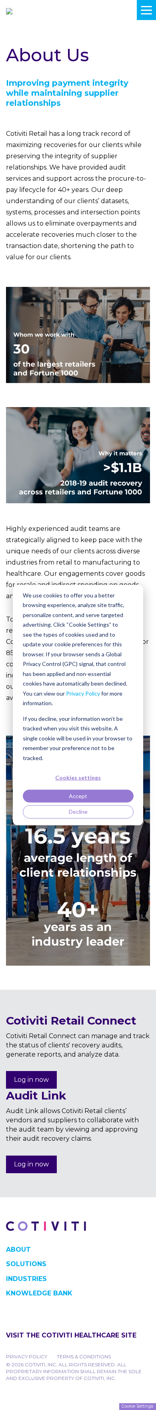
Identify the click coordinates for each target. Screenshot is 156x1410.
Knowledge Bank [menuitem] (39, 1293)
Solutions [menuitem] (26, 1264)
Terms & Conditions (84, 1357)
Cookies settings (78, 777)
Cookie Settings (137, 1406)
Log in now (31, 1079)
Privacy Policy (83, 693)
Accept (78, 796)
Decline (78, 811)
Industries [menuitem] (26, 1279)
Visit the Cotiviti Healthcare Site (71, 1335)
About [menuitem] (18, 1249)
